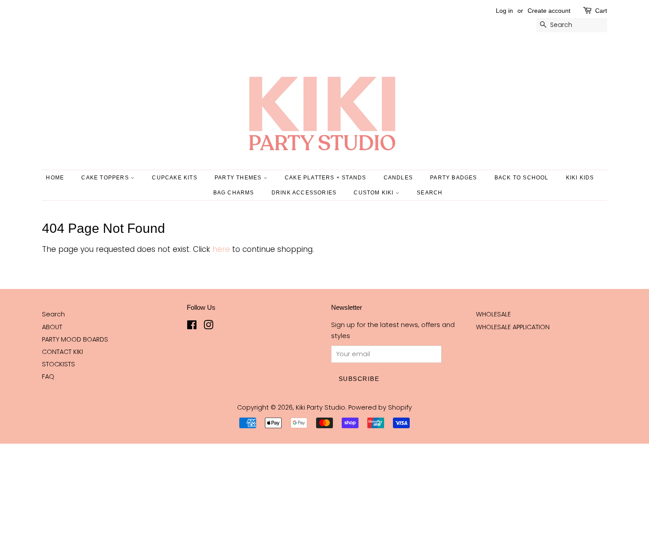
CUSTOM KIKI (374, 193)
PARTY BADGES (453, 178)
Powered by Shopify (380, 407)
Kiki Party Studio (320, 407)
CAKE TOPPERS (106, 178)
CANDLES (398, 178)
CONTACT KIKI (62, 351)
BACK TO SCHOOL (521, 178)
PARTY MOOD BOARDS (75, 339)
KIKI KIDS (580, 178)
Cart (601, 10)
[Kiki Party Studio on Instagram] (208, 326)
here (221, 249)
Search (53, 314)
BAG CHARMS (233, 193)
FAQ (48, 376)
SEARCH (429, 193)
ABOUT (52, 327)
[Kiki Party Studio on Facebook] (192, 326)
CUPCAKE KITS (174, 178)
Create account (549, 10)
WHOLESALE (493, 314)
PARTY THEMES (239, 178)
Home (55, 178)
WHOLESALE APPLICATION (513, 327)
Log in (504, 10)
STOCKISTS (58, 364)
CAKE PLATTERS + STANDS (325, 178)
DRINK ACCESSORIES (304, 193)
